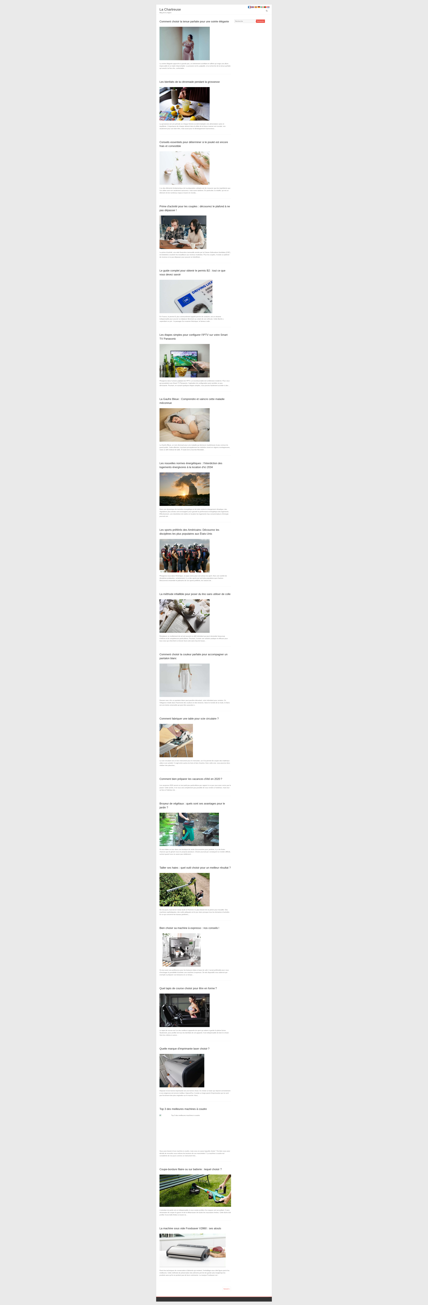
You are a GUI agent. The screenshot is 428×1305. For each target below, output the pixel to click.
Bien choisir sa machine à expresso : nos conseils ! (189, 927)
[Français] (249, 7)
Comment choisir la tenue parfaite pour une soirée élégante (194, 21)
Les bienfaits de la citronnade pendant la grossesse (189, 81)
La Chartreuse (170, 9)
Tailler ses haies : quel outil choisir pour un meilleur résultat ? (195, 867)
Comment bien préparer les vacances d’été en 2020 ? (190, 778)
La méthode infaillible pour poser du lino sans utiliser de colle (194, 594)
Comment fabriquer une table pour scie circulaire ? (189, 718)
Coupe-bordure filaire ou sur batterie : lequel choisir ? (190, 1169)
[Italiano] (262, 7)
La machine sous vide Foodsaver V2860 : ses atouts (190, 1228)
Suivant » (226, 1289)
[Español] (255, 7)
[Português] (265, 7)
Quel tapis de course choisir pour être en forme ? (188, 988)
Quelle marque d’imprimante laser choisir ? (184, 1048)
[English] (252, 7)
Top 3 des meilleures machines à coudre (183, 1108)
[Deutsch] (259, 7)
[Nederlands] (268, 7)
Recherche (260, 21)
